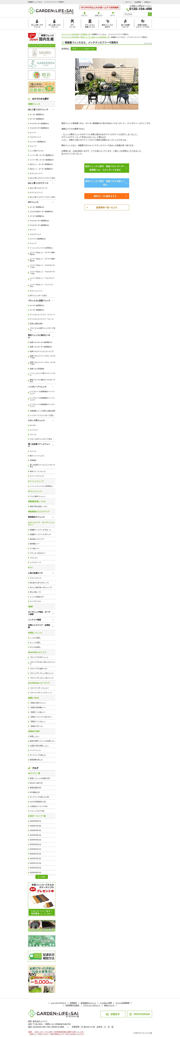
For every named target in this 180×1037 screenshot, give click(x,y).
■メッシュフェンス (36, 481)
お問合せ (147, 2)
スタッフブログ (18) (37, 811)
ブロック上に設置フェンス (90, 25)
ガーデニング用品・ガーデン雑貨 (39, 613)
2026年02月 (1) (35, 849)
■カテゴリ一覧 (34, 773)
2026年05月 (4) (35, 835)
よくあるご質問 (106, 1003)
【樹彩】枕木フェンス (38, 703)
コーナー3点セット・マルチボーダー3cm (42, 272)
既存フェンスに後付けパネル (39, 336)
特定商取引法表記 (72, 1005)
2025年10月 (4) (35, 868)
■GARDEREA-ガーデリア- (39, 683)
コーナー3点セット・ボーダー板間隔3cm (42, 260)
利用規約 (73, 1003)
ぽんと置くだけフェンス (37, 25)
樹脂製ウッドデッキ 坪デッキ (40, 534)
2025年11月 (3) (35, 863)
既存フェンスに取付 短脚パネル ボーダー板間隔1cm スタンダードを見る (105, 167)
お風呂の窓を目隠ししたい (39, 746)
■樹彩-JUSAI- (34, 698)
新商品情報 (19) (35, 788)
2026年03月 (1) (35, 844)
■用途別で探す (34, 731)
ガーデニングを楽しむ (38, 755)
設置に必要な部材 (36, 324)
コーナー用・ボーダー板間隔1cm (41, 155)
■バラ (30, 567)
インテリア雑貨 (34, 620)
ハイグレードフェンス (37, 387)
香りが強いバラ (35, 592)
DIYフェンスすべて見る (38, 295)
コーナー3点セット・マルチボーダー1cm (42, 266)
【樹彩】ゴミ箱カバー (38, 712)
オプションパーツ (36, 173)
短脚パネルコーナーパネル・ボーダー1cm (42, 357)
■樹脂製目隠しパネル (37, 501)
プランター (34, 558)
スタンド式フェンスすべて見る (41, 439)
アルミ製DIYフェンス (37, 496)
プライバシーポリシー (91, 1005)
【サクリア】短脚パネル (38, 669)
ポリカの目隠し (35, 647)
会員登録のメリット (88, 1003)
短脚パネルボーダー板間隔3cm (41, 347)
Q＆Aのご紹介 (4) (36, 783)
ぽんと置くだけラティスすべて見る (42, 197)
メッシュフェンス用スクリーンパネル (42, 374)
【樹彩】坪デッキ (36, 726)
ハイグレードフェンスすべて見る (42, 415)
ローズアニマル (35, 601)
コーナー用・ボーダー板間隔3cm (41, 160)
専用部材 (33, 460)
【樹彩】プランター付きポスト (41, 717)
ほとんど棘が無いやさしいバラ (41, 587)
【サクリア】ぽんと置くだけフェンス (42, 663)
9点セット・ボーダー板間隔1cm (41, 164)
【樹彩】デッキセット (38, 721)
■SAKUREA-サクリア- (37, 652)
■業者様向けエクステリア (38, 511)
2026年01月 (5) (35, 854)
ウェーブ (33, 146)
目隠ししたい (34, 736)
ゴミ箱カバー (34, 548)
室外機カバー (34, 544)
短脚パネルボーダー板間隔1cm (41, 342)
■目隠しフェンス (35, 633)
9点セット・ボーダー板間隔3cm (41, 169)
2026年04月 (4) (35, 840)
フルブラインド (35, 137)
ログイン (128, 2)
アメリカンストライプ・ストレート (42, 314)
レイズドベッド (35, 562)
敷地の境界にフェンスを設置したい (42, 741)
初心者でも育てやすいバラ (39, 583)
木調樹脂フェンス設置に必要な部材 (42, 411)
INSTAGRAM (142, 1014)
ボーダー (33, 425)
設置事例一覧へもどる (106, 207)
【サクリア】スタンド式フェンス (42, 678)
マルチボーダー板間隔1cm (39, 123)
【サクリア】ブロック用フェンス (42, 673)
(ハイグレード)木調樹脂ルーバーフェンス (42, 392)
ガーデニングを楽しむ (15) (39, 797)
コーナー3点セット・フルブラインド (42, 279)
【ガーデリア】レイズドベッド (41, 693)
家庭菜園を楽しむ (36, 760)
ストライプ (34, 430)
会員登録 (138, 2)
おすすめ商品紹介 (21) (38, 802)
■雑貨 (30, 606)
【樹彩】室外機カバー (38, 707)
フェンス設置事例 (122, 1003)
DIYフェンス (72, 25)
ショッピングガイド (58, 1003)
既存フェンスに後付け (107, 25)
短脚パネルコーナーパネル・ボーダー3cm (42, 363)
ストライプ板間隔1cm (38, 142)
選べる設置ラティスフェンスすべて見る (42, 466)
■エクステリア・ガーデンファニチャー (41, 523)
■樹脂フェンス (34, 104)
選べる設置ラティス (125, 25)
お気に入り (99, 15)
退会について (109, 1005)
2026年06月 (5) (35, 830)
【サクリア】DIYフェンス (39, 657)
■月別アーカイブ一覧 (37, 816)
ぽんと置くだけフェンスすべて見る (42, 178)
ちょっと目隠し (35, 642)
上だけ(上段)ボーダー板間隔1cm (41, 211)
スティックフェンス (37, 476)
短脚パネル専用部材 (37, 369)
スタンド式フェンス (36, 420)
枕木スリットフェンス (38, 471)
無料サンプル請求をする (105, 195)
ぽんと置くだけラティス (54, 25)
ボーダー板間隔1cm (37, 114)
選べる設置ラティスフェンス (39, 445)
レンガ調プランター (37, 151)
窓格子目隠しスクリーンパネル (142, 25)
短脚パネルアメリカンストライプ (42, 351)
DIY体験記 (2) (35, 792)
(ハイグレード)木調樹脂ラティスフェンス (42, 405)
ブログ (35, 768)
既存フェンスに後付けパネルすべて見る (42, 380)
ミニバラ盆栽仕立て (37, 597)
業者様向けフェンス (36, 517)
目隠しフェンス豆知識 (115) (40, 778)
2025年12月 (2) (35, 858)
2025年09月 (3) (35, 872)
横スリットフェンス (37, 456)
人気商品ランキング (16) (38, 806)
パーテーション (35, 750)
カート (112, 15)
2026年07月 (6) (35, 826)
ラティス (33, 434)
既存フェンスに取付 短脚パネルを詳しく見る (105, 182)
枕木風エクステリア (37, 539)
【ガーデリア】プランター (39, 688)
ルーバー (33, 133)
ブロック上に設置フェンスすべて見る (42, 329)
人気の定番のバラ (35, 573)
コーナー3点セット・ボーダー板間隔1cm (42, 253)
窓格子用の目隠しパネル (38, 506)
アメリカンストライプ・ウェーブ (42, 319)
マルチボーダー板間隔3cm (39, 128)
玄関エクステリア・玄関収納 (39, 626)
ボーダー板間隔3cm (37, 119)
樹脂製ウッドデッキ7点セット (40, 530)
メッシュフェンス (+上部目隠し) (41, 248)
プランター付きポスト (38, 553)
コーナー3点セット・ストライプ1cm (41, 285)
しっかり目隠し (35, 638)
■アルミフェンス (35, 491)
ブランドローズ (35, 578)
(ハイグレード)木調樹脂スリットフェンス (42, 399)
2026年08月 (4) (35, 821)
